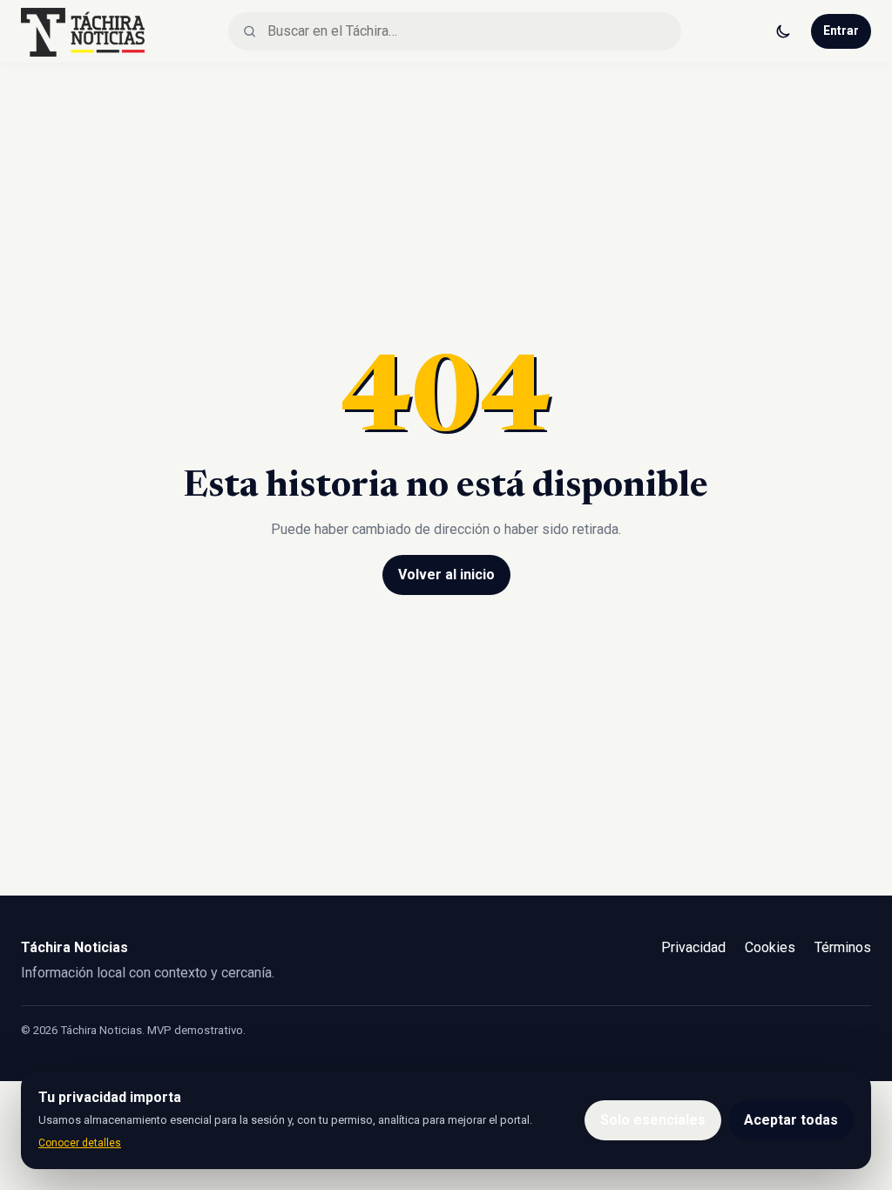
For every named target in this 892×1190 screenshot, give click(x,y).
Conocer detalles (79, 1143)
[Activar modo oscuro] (783, 31)
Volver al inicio (446, 574)
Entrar (841, 30)
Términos (842, 947)
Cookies (770, 947)
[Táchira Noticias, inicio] (83, 31)
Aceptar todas (791, 1120)
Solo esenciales (653, 1120)
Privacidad (693, 947)
